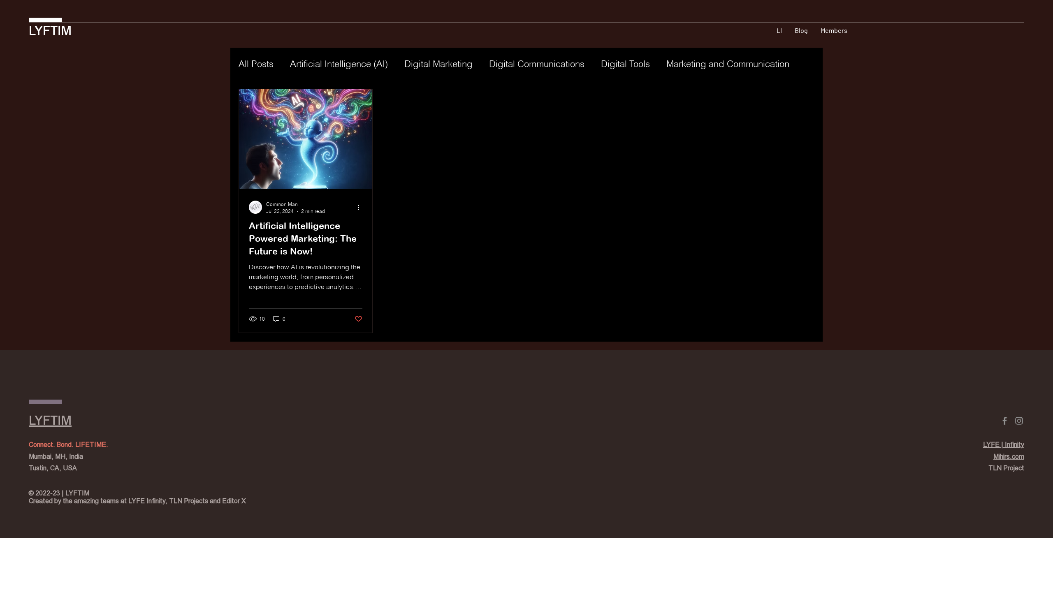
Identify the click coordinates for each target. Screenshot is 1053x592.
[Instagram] (1019, 421)
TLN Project (1006, 468)
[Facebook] (1005, 421)
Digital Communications (536, 63)
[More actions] (361, 207)
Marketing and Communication (727, 63)
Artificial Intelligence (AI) (339, 63)
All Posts (256, 63)
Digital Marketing (438, 63)
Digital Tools (625, 63)
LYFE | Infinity (1003, 445)
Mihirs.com (1008, 456)
